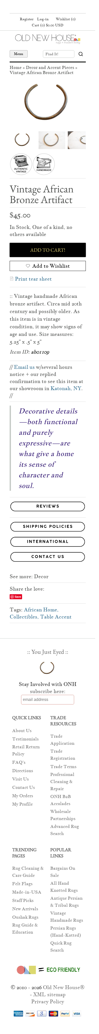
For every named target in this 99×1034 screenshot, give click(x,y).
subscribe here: (47, 691)
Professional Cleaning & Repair (62, 781)
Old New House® (64, 987)
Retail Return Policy (26, 750)
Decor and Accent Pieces (50, 67)
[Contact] (48, 557)
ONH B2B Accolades (60, 800)
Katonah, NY (66, 388)
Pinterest (47, 7)
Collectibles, (24, 616)
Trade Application (62, 740)
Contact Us (23, 787)
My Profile (22, 804)
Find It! (51, 54)
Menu (18, 53)
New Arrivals (25, 909)
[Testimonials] (48, 511)
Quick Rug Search (61, 946)
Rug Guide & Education (25, 928)
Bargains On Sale (62, 872)
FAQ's (18, 762)
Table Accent (56, 616)
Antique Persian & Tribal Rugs (66, 902)
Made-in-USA (26, 892)
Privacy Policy (47, 1001)
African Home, (41, 609)
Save (18, 596)
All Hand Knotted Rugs (64, 887)
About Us (21, 730)
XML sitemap (49, 994)
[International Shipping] (48, 542)
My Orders (22, 796)
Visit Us (20, 779)
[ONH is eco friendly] (47, 975)
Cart (47, 25)
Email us (24, 367)
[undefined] (48, 103)
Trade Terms (63, 766)
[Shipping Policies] (48, 527)
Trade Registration (62, 755)
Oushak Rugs (25, 917)
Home (16, 67)
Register (27, 19)
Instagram (56, 7)
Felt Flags (22, 883)
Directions (22, 770)
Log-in (42, 19)
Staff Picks (23, 900)
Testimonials (25, 739)
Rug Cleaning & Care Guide (28, 872)
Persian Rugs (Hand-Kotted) (65, 932)
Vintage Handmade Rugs (66, 917)
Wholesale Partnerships (62, 815)
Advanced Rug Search (64, 830)
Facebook (37, 7)
